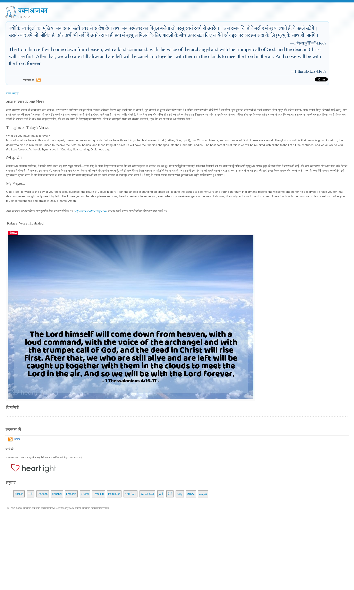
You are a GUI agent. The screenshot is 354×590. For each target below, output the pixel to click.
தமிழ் (180, 493)
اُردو (161, 493)
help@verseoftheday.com (90, 211)
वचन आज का (32, 10)
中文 (30, 493)
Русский (98, 493)
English (19, 493)
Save (14, 232)
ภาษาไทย (130, 493)
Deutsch (43, 493)
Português (114, 493)
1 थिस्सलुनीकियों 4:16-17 (310, 43)
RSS (17, 439)
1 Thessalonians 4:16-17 (310, 71)
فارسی (203, 493)
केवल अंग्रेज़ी (12, 93)
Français (71, 493)
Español (57, 493)
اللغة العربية (147, 493)
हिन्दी (170, 493)
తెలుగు (191, 493)
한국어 (85, 493)
